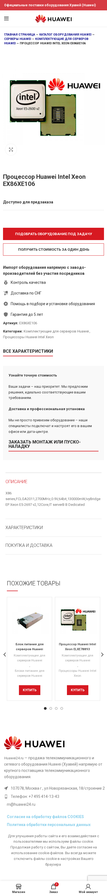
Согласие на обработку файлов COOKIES (45, 817)
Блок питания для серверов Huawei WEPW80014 (30, 649)
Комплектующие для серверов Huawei (56, 331)
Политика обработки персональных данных (49, 824)
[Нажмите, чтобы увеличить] (10, 149)
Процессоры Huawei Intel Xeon (28, 337)
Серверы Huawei (17, 39)
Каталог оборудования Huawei (65, 34)
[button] (53, 234)
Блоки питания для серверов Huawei (29, 673)
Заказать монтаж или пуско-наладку (45, 444)
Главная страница (19, 34)
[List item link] (54, 796)
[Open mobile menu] (6, 18)
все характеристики (28, 351)
